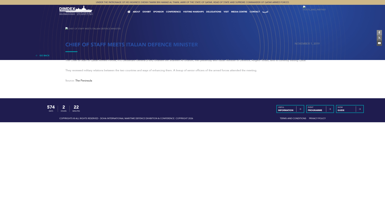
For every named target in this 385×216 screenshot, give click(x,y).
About (136, 11)
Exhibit (147, 11)
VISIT (226, 11)
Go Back (43, 55)
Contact (255, 11)
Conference (173, 11)
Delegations (213, 11)
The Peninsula (83, 80)
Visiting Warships (193, 11)
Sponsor (158, 11)
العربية (265, 11)
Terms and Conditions (293, 118)
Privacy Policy (317, 118)
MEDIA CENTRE (239, 11)
